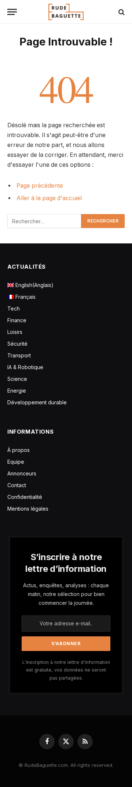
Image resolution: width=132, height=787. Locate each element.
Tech (13, 308)
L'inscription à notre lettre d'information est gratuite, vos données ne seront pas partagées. (66, 670)
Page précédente (39, 185)
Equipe (15, 462)
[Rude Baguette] (66, 12)
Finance (16, 320)
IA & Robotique (25, 367)
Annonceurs (21, 473)
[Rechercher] (121, 12)
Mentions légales (27, 508)
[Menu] (12, 12)
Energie (16, 390)
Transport (19, 355)
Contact (16, 485)
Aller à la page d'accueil (49, 198)
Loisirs (14, 332)
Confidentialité (24, 497)
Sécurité (17, 344)
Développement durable (37, 402)
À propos (18, 450)
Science (17, 379)
